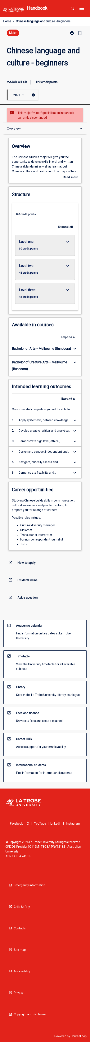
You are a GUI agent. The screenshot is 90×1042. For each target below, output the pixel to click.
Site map (20, 949)
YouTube (40, 823)
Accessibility (22, 971)
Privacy (18, 992)
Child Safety (22, 906)
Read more (70, 177)
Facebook (16, 823)
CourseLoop (79, 1036)
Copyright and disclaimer (30, 1014)
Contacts (20, 928)
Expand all (65, 226)
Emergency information (29, 885)
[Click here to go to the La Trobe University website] (13, 10)
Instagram (73, 823)
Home (7, 21)
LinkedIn (55, 823)
